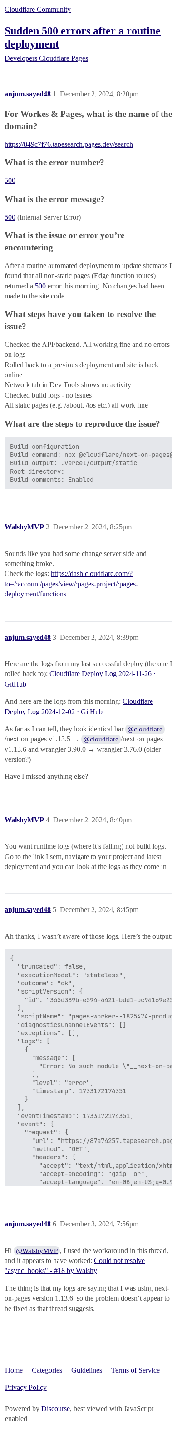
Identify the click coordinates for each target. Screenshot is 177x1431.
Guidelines (86, 1370)
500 (10, 180)
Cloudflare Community (38, 9)
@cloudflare (145, 729)
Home (14, 1370)
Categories (47, 1370)
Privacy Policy (26, 1387)
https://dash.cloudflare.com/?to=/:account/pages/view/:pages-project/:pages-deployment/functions (71, 584)
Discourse (55, 1408)
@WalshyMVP (37, 1250)
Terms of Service (135, 1370)
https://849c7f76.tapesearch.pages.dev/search (69, 144)
